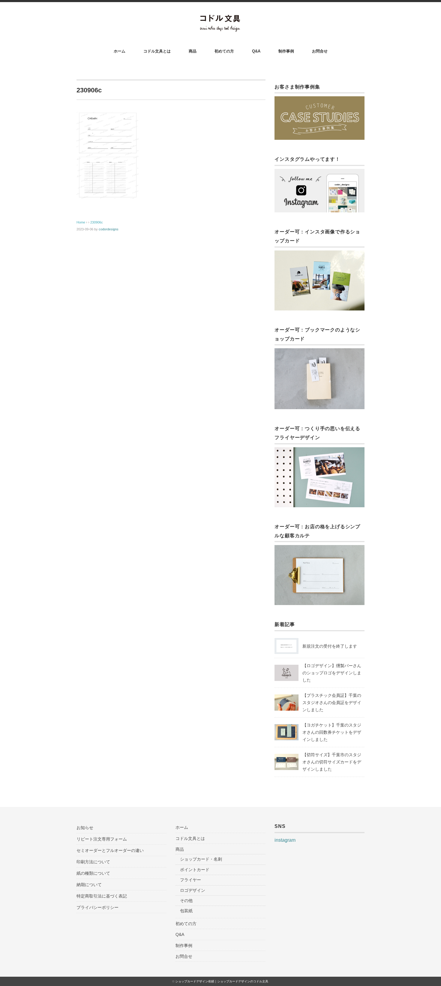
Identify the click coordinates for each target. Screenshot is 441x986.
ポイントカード (194, 869)
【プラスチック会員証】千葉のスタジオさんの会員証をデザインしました (331, 702)
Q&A (256, 51)
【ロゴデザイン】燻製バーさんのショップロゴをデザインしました (331, 672)
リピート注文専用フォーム (101, 839)
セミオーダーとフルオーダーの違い (110, 850)
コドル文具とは (157, 51)
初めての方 (224, 51)
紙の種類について (93, 873)
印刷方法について (93, 861)
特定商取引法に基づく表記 (101, 896)
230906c (96, 222)
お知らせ (84, 827)
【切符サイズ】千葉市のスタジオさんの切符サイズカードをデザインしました (331, 762)
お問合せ (320, 51)
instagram (285, 840)
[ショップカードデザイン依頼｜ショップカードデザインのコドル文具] (221, 18)
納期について (89, 884)
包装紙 (186, 910)
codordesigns (108, 229)
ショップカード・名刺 (201, 859)
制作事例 (286, 51)
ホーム (119, 51)
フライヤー (190, 879)
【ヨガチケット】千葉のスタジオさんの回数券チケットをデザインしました (331, 732)
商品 (192, 51)
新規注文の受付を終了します (329, 646)
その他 (186, 900)
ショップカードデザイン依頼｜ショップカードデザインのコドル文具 (221, 981)
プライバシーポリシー (97, 907)
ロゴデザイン (192, 890)
